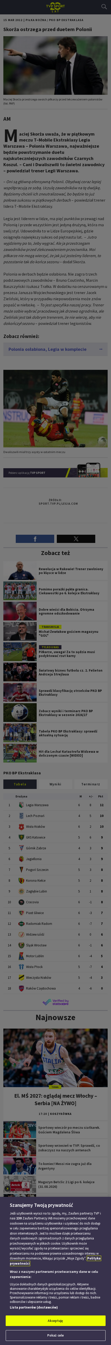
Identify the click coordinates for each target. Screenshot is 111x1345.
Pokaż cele (55, 1335)
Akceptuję (55, 1321)
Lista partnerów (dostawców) (34, 1307)
